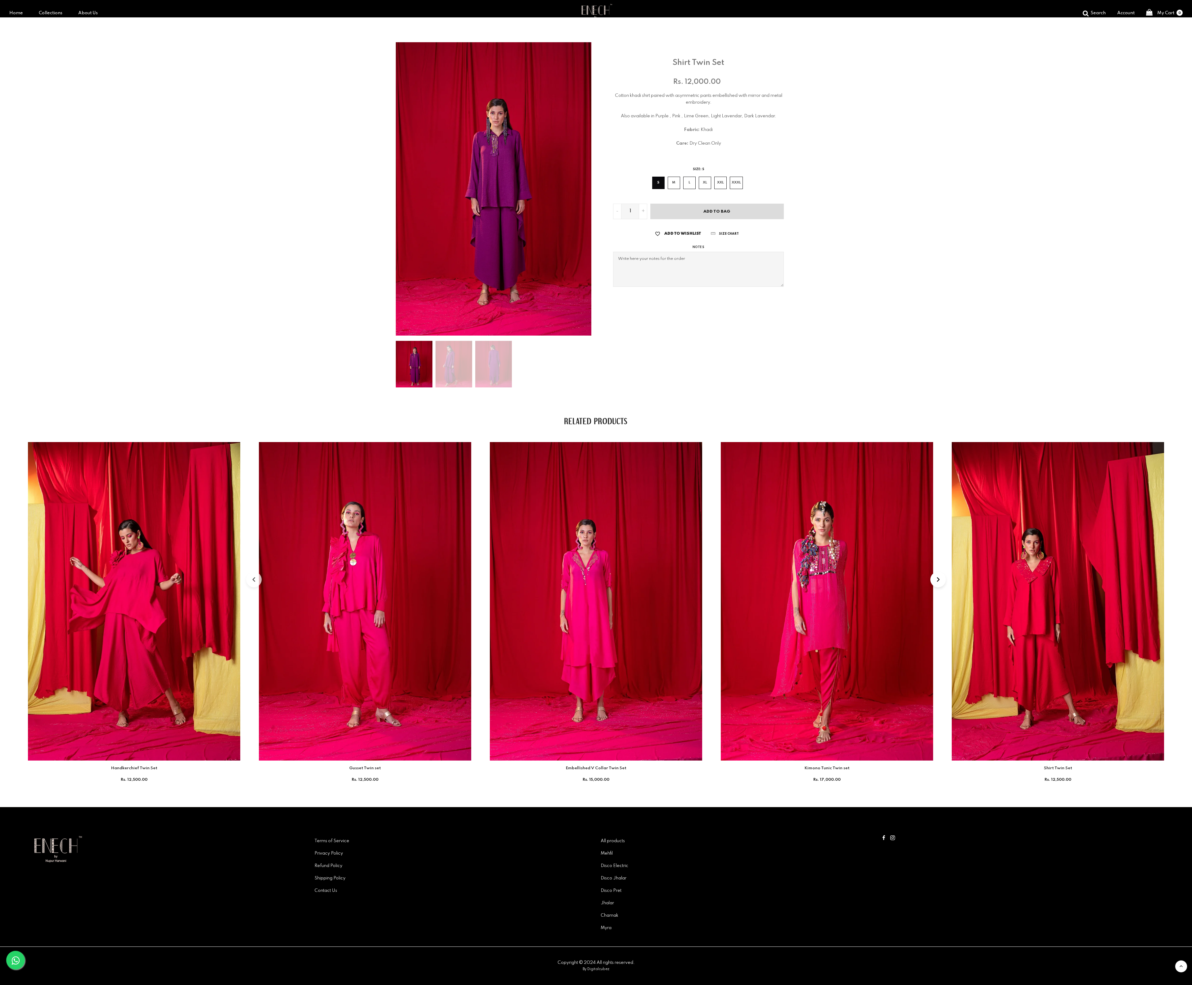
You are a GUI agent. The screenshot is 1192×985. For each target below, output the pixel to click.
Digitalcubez (598, 969)
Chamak (609, 915)
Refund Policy (328, 866)
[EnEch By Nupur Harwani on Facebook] (884, 838)
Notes (698, 247)
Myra (606, 928)
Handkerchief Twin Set (134, 768)
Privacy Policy (328, 853)
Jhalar (607, 903)
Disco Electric (614, 866)
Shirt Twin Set (1058, 768)
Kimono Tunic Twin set (827, 768)
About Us (88, 13)
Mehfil (607, 853)
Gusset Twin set (365, 768)
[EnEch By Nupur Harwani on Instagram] (892, 838)
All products (613, 841)
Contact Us (325, 890)
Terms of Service (331, 841)
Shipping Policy (329, 878)
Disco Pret (611, 890)
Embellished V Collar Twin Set (596, 768)
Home (16, 13)
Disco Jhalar (613, 878)
